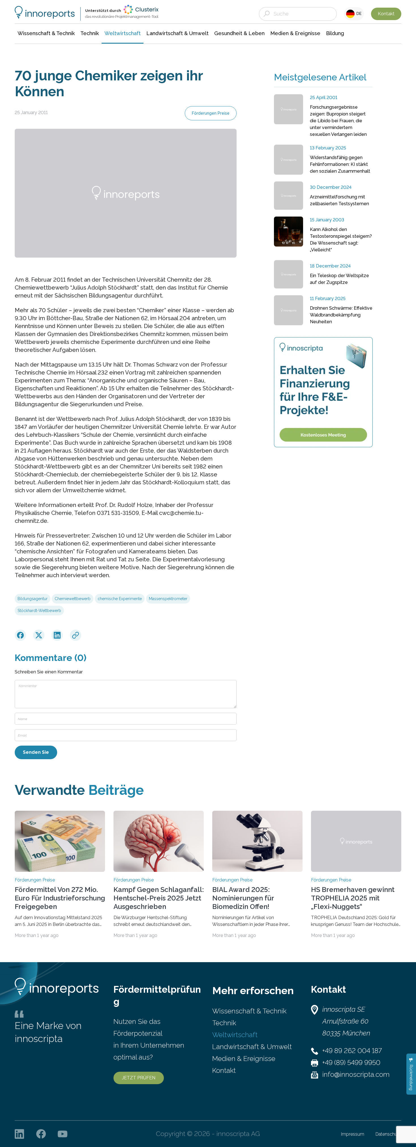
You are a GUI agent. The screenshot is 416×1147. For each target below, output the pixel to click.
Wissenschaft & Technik (249, 1011)
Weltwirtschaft (235, 1035)
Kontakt (386, 13)
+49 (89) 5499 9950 (351, 1062)
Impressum (352, 1134)
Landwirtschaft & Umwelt (252, 1047)
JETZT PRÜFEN (138, 1077)
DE (358, 13)
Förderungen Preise (211, 113)
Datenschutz (388, 1134)
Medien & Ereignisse (243, 1058)
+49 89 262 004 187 (352, 1051)
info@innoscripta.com (356, 1074)
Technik (224, 1023)
